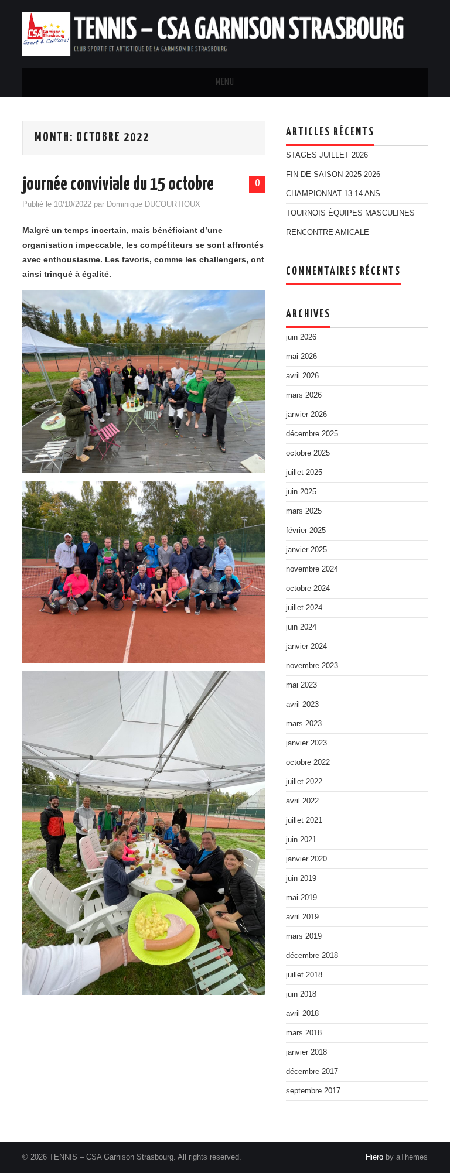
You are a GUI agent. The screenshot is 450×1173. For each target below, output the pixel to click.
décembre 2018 (312, 956)
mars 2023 (304, 724)
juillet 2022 (304, 782)
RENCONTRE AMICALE (327, 232)
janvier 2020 (306, 859)
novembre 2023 (312, 666)
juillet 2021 (304, 820)
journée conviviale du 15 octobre (118, 184)
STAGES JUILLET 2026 (327, 155)
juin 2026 (301, 337)
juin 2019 (301, 878)
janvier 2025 (306, 550)
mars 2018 (304, 1033)
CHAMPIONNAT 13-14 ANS (333, 194)
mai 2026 (301, 357)
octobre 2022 (308, 762)
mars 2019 (304, 936)
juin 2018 (301, 994)
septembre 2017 (313, 1091)
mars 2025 (304, 511)
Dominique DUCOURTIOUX (153, 204)
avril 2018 (302, 1014)
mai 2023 (301, 685)
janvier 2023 (306, 743)
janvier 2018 (306, 1052)
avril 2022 (302, 801)
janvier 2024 (306, 646)
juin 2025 (301, 492)
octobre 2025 (308, 453)
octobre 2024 (308, 588)
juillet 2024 (304, 608)
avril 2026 (302, 376)
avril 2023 (302, 704)
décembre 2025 (312, 434)
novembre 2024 (312, 569)
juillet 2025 (304, 472)
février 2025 (306, 530)
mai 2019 (301, 898)
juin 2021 (301, 840)
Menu (225, 82)
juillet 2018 (304, 975)
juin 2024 (301, 627)
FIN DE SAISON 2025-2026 (333, 174)
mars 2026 (304, 395)
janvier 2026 (306, 415)
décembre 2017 (312, 1072)
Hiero (374, 1157)
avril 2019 (302, 917)
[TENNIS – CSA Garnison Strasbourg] (224, 33)
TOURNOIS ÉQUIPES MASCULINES (350, 213)
